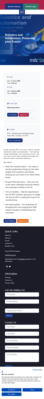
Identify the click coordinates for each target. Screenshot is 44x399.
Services (8, 238)
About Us (8, 235)
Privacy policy (37, 369)
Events (7, 241)
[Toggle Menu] (22, 12)
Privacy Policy (9, 283)
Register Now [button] (23, 221)
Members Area (9, 246)
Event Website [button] (10, 221)
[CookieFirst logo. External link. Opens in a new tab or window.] (2, 372)
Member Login (31, 6)
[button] (12, 115)
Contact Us (8, 243)
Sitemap (7, 277)
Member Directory (14, 6)
